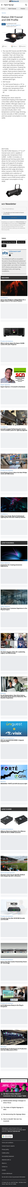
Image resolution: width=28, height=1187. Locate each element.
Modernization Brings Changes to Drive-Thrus (14, 1101)
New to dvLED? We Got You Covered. (12, 1120)
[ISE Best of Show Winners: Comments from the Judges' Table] (14, 1090)
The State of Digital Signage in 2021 (13, 1108)
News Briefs (21, 242)
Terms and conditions (7, 1142)
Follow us (15, 46)
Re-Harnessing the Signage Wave (14, 1114)
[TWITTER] (10, 255)
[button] (2, 4)
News (3, 24)
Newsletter (23, 46)
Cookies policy (5, 1153)
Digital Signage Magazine (13, 25)
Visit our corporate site (14, 1131)
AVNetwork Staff (12, 23)
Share (5, 46)
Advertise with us (6, 1159)
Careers (4, 1170)
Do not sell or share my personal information (13, 1177)
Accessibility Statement (8, 1156)
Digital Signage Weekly (8, 242)
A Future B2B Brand (7, 1173)
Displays (23, 8)
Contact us (4, 1166)
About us (4, 1163)
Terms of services (20, 222)
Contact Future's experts (8, 1146)
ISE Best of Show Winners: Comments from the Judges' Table (14, 1095)
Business (4, 13)
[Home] (14, 1)
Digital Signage (12, 8)
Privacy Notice (22, 223)
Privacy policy (5, 1149)
